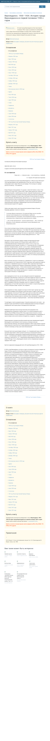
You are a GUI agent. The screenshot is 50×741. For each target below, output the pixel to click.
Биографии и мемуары (19, 41)
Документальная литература (32, 41)
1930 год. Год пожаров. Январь (15, 53)
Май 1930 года (11, 64)
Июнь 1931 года (12, 135)
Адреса (10, 91)
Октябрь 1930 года (12, 78)
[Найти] (42, 6)
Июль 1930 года (12, 70)
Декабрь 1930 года (13, 83)
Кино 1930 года (12, 94)
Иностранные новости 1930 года (16, 89)
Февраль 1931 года (13, 124)
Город (9, 86)
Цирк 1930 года (12, 100)
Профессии (11, 105)
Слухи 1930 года (12, 113)
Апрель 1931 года (12, 130)
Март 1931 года (12, 127)
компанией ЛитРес (33, 149)
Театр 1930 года (12, 97)
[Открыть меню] (48, 1)
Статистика (11, 119)
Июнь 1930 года (12, 67)
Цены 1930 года (12, 116)
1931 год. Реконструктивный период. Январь (19, 122)
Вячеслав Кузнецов (14, 39)
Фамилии (10, 111)
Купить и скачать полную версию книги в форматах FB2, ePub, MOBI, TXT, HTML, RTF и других (25, 152)
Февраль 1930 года (13, 56)
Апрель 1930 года (12, 61)
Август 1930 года (12, 72)
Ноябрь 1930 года (12, 81)
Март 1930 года (12, 59)
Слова (9, 102)
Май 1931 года (11, 132)
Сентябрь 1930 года (13, 75)
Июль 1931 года (12, 138)
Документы (11, 108)
